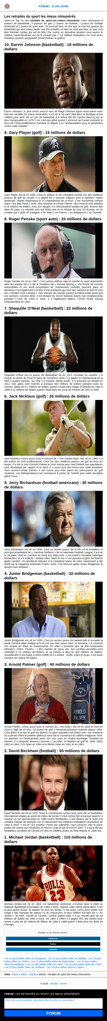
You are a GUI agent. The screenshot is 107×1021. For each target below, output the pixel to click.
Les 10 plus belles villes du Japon (65, 967)
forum (63, 983)
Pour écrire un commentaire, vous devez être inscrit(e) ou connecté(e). (39, 1000)
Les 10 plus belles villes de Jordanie (24, 967)
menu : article (28, 974)
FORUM (53, 1013)
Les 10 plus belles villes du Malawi (67, 958)
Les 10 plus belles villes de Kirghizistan (53, 961)
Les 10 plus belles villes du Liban (83, 964)
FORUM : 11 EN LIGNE (53, 6)
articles (54, 983)
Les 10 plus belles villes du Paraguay (25, 958)
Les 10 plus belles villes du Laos (44, 964)
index (15, 974)
